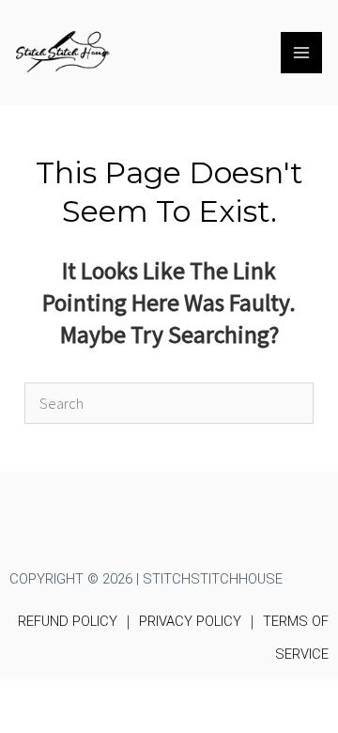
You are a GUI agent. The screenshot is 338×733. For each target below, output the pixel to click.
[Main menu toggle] (301, 52)
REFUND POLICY (67, 621)
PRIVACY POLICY (190, 621)
